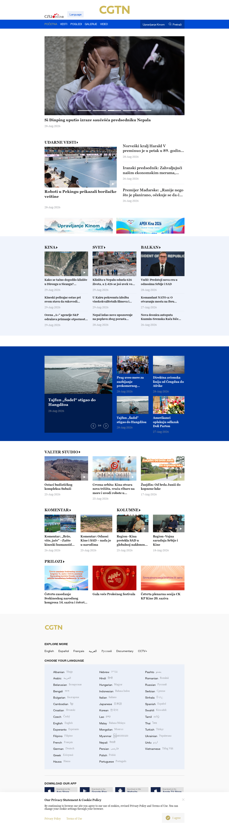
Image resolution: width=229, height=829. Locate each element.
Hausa (61, 761)
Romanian (157, 678)
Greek (63, 755)
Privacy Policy (53, 818)
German (63, 748)
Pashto (153, 672)
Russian (156, 684)
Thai (151, 723)
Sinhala (154, 697)
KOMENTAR (57, 510)
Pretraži (177, 24)
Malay (112, 723)
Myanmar (113, 736)
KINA (50, 247)
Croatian (64, 710)
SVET (98, 247)
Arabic (62, 678)
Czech (61, 716)
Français (78, 651)
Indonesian (114, 691)
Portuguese (112, 761)
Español (63, 651)
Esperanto (66, 729)
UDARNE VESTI (60, 142)
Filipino (62, 736)
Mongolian (111, 729)
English (49, 651)
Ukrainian (158, 736)
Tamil (152, 716)
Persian (109, 748)
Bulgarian (66, 697)
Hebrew (108, 672)
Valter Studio (61, 452)
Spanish (155, 704)
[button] (84, 110)
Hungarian (110, 684)
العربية (93, 651)
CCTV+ (142, 651)
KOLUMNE (127, 510)
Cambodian (63, 704)
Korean (108, 710)
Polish (107, 755)
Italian (108, 697)
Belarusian (67, 684)
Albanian (62, 672)
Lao (105, 716)
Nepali (107, 742)
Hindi (106, 678)
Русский (107, 651)
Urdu (151, 742)
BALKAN (150, 247)
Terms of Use (74, 818)
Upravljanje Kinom (154, 24)
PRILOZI (53, 561)
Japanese (110, 704)
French (63, 742)
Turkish (154, 729)
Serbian (155, 691)
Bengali (61, 691)
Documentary (125, 651)
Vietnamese (159, 748)
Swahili (155, 710)
